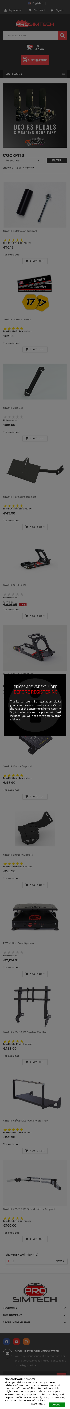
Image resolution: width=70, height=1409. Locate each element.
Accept (57, 1404)
